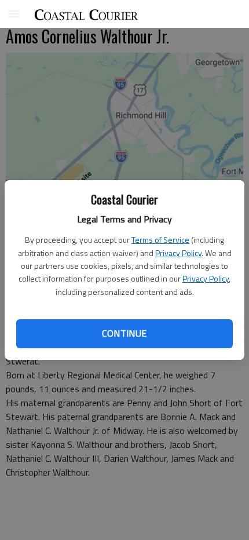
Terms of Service (160, 239)
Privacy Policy (178, 253)
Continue (124, 333)
